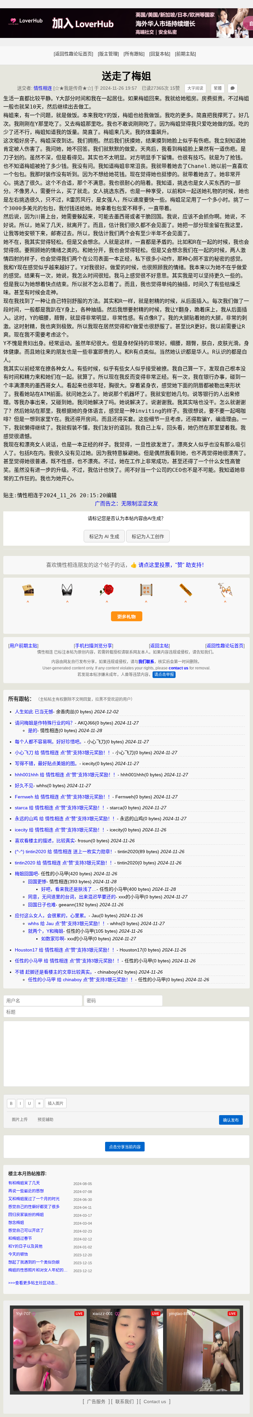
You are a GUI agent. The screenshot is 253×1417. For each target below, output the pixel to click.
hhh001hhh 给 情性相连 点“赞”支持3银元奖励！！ (66, 774)
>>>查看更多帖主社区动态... (33, 1283)
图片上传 (20, 1119)
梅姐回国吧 (26, 873)
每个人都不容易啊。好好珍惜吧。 (49, 741)
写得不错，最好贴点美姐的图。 (47, 763)
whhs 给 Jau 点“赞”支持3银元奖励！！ (67, 923)
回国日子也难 (42, 904)
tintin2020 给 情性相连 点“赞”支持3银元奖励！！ (64, 862)
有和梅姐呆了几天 (24, 1183)
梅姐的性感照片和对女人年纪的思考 (39, 1270)
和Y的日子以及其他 (25, 1246)
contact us (178, 668)
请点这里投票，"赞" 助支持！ (172, 565)
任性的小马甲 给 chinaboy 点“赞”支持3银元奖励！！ (81, 979)
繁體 (218, 88)
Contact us (154, 1401)
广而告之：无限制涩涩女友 (126, 503)
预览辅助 (45, 1119)
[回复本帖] (159, 53)
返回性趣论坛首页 (225, 645)
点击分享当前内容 (125, 1147)
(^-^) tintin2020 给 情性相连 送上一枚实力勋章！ (65, 851)
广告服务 (96, 1401)
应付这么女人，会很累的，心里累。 (52, 915)
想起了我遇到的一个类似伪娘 (34, 1262)
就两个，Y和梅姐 (45, 931)
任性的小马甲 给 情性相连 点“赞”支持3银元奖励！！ (68, 960)
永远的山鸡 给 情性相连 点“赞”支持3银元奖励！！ (66, 818)
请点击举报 (164, 674)
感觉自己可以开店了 (26, 1231)
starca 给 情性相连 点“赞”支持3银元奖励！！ (61, 807)
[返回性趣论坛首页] (73, 53)
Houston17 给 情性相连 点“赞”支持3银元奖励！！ (66, 949)
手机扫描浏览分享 (93, 645)
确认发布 (231, 1120)
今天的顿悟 (18, 1254)
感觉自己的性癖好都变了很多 (34, 1207)
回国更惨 (37, 881)
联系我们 (124, 1401)
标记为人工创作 (148, 536)
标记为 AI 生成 (104, 536)
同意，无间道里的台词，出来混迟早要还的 (72, 896)
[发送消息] (233, 88)
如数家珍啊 (52, 938)
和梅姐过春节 (20, 1238)
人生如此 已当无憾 (34, 711)
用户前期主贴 (23, 645)
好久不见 (24, 785)
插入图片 (56, 1103)
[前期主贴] (185, 53)
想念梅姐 (16, 1223)
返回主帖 (159, 645)
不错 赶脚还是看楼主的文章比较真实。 (55, 972)
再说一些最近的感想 (26, 1191)
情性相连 (43, 88)
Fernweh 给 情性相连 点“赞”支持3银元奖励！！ (63, 796)
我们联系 (146, 662)
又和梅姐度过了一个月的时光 (34, 1199)
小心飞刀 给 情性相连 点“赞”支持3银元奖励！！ (63, 752)
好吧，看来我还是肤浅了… (69, 889)
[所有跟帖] (134, 53)
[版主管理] (108, 53)
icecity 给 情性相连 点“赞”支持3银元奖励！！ (61, 829)
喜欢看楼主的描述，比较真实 (45, 840)
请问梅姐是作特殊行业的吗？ (45, 722)
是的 (32, 730)
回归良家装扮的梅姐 (26, 1215)
